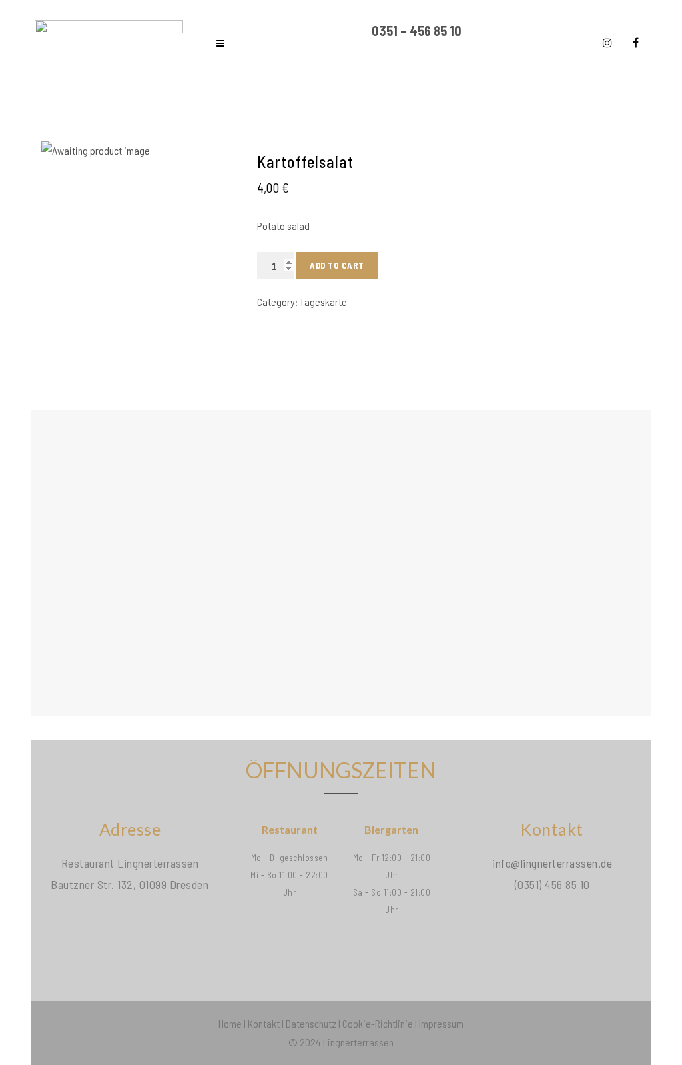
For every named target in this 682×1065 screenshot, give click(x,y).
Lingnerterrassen (358, 1042)
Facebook (635, 43)
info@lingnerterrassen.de (552, 863)
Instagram (607, 43)
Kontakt (264, 1023)
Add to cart (337, 265)
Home (230, 1023)
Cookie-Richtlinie (377, 1023)
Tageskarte (323, 301)
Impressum (441, 1023)
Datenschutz (311, 1023)
